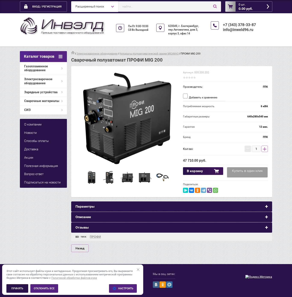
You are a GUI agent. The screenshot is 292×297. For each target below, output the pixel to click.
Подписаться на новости (42, 182)
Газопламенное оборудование (36, 68)
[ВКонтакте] (191, 190)
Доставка (31, 149)
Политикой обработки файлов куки (74, 277)
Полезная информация (41, 166)
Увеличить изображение (127, 118)
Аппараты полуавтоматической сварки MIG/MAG (149, 53)
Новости (30, 133)
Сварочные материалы (41, 101)
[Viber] (209, 190)
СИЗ (27, 110)
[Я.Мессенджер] (185, 190)
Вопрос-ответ (34, 174)
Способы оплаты (36, 141)
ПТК (265, 86)
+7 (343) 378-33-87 (239, 24)
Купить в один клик (247, 171)
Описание (83, 217)
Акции (28, 158)
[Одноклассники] (197, 190)
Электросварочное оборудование (38, 81)
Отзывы (82, 227)
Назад (79, 248)
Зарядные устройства (41, 92)
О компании (32, 124)
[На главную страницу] (62, 26)
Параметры (84, 206)
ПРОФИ (95, 236)
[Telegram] (203, 190)
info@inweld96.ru (238, 29)
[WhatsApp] (215, 190)
